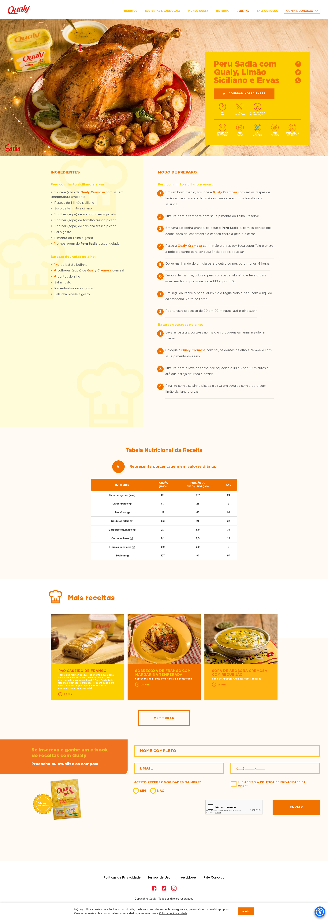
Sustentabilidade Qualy (163, 11)
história (222, 11)
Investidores (187, 877)
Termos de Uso (158, 877)
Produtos (129, 11)
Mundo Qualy (198, 11)
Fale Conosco (214, 877)
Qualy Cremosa (92, 192)
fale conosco (267, 11)
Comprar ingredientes (247, 93)
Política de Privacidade (280, 782)
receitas (243, 11)
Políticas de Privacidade (122, 877)
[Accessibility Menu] (320, 911)
